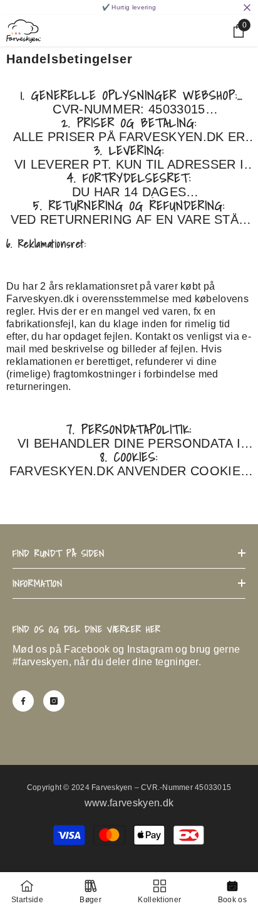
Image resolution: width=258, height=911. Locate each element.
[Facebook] (23, 701)
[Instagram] (53, 701)
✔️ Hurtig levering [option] (129, 7)
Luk (247, 8)
